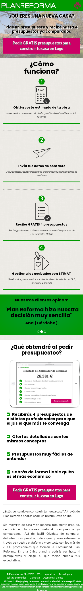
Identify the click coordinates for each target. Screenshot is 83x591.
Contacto (35, 577)
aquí (80, 586)
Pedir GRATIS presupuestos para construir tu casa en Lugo (41, 45)
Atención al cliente (53, 577)
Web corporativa (46, 574)
